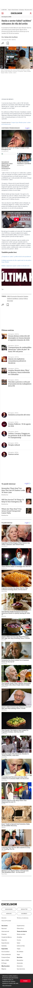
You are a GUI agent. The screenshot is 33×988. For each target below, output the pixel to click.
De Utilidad (20, 951)
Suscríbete (24, 913)
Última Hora (20, 928)
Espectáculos (5, 943)
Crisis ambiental (6, 954)
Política (26, 298)
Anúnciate (9, 913)
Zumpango (21, 9)
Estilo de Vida (21, 946)
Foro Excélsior (6, 951)
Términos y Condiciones (22, 918)
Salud (18, 943)
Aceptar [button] (25, 981)
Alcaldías (19, 937)
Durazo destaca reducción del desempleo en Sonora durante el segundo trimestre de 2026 (19, 338)
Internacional (5, 931)
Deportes (4, 940)
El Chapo (4, 963)
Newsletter (24, 909)
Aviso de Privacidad (6, 920)
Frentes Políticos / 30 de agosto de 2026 (19, 425)
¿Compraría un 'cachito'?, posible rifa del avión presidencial (16, 256)
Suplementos (20, 925)
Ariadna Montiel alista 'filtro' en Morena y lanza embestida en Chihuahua (19, 372)
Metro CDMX (5, 960)
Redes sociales (21, 934)
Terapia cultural (14, 445)
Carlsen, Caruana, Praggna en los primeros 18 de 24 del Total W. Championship (19, 436)
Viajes (18, 948)
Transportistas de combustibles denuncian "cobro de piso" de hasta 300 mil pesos (19, 349)
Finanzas (4, 934)
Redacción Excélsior (11, 37)
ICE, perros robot (28, 9)
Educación (20, 296)
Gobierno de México (12, 298)
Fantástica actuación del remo (19, 415)
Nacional (4, 928)
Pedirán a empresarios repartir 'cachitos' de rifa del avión (15, 266)
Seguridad (10, 300)
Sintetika (4, 946)
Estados (26, 296)
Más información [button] (6, 985)
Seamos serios (13, 454)
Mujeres (4, 969)
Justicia (21, 298)
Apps (18, 954)
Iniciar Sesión (8, 909)
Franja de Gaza (6, 957)
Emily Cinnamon (15, 9)
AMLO (9, 296)
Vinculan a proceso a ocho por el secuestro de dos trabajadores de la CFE (19, 384)
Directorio (4, 918)
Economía (14, 296)
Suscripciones (21, 969)
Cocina (19, 940)
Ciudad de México (7, 937)
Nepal (9, 9)
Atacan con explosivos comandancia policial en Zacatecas (17, 361)
